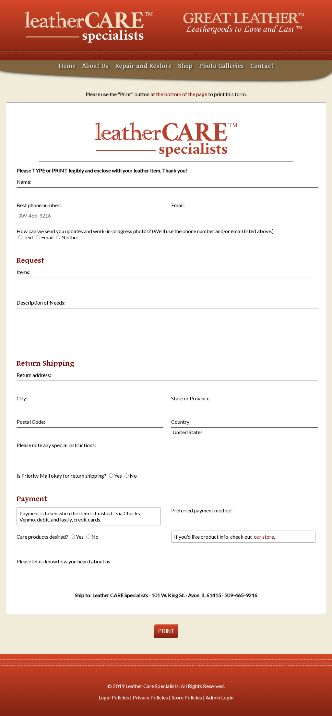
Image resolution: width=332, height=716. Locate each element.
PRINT (166, 631)
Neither (69, 237)
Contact (262, 66)
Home (67, 66)
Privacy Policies (150, 697)
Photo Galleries (221, 66)
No (133, 475)
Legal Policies (114, 697)
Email (47, 237)
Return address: (34, 375)
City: (22, 398)
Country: (181, 422)
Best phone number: (39, 205)
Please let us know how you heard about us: (64, 561)
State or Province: (191, 398)
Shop (185, 66)
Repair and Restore (143, 66)
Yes (118, 475)
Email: (178, 205)
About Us (95, 66)
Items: (23, 272)
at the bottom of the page (178, 94)
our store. (264, 537)
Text (28, 237)
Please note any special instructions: (56, 445)
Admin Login (219, 697)
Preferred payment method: (202, 510)
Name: (24, 182)
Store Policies (187, 697)
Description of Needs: (41, 302)
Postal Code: (31, 422)
